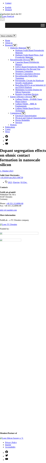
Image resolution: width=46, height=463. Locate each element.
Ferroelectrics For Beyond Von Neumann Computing (27, 70)
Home (7, 40)
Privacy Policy (11, 442)
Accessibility (10, 447)
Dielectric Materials (18, 48)
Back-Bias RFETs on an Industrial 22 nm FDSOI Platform (30, 86)
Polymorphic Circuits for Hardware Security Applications (29, 81)
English (8, 7)
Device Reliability (22, 120)
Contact (8, 3)
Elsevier (16, 182)
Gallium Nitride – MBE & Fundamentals (26, 105)
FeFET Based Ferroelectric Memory (30, 67)
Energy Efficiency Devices (21, 97)
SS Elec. (23, 182)
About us (9, 43)
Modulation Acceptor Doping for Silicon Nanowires (28, 91)
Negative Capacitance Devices (27, 74)
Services (18, 122)
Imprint (8, 445)
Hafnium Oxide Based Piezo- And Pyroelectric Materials (29, 56)
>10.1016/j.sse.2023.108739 (11, 177)
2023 (10, 182)
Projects (13, 125)
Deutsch (8, 10)
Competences (15, 113)
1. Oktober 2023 (6, 171)
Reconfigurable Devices (20, 60)
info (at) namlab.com (8, 210)
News (7, 132)
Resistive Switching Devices (26, 94)
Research (9, 45)
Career (7, 129)
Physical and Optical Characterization (30, 118)
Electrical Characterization (26, 116)
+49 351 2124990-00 (14, 203)
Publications (10, 127)
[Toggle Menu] (43, 25)
